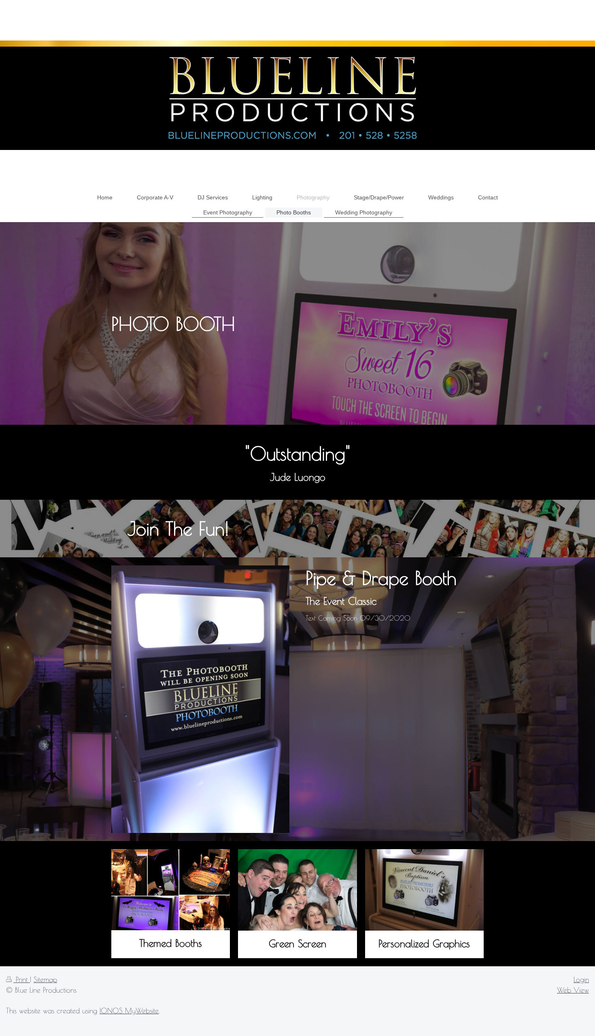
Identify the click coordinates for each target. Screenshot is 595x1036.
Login (581, 979)
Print (21, 979)
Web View (573, 989)
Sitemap (45, 979)
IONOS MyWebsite (129, 1010)
